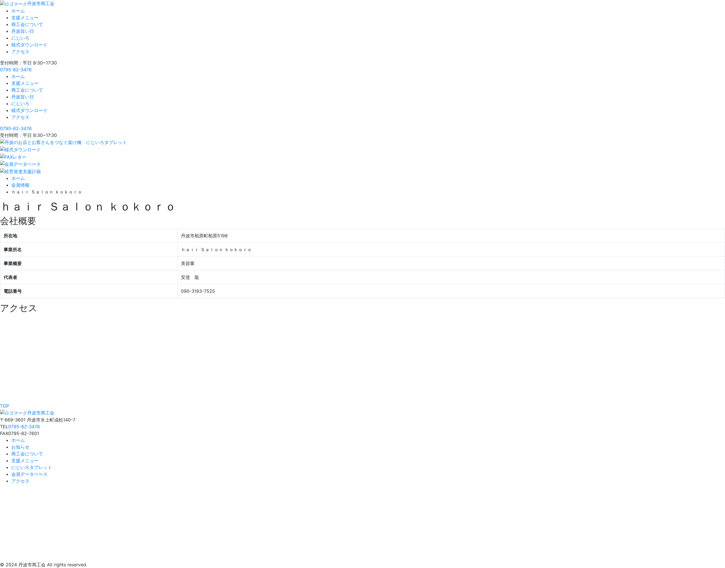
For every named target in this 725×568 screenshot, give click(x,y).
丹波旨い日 (22, 31)
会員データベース (29, 474)
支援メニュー (25, 17)
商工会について (27, 24)
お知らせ (20, 447)
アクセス (20, 51)
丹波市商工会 (40, 3)
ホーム (18, 11)
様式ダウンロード (29, 45)
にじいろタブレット (31, 467)
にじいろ (20, 38)
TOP (4, 406)
